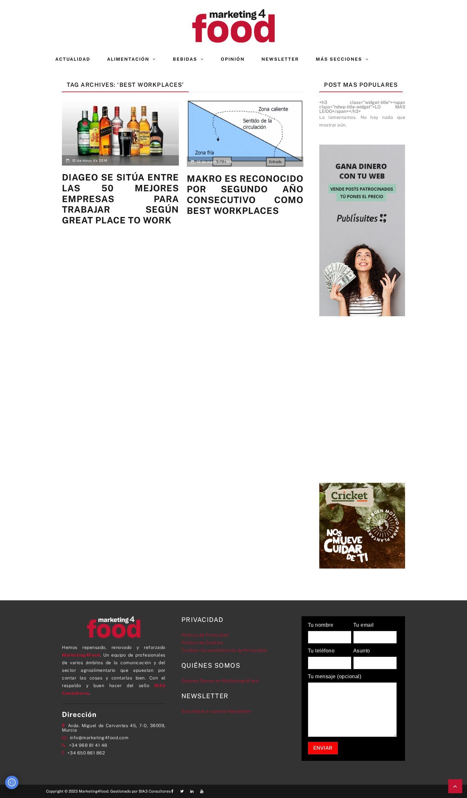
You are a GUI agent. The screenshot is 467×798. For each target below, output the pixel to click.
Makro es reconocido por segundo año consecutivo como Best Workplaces (245, 194)
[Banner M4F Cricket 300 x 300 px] (362, 525)
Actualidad (72, 59)
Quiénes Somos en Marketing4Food (220, 680)
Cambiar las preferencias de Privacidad (224, 650)
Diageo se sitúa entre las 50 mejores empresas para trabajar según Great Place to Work (120, 198)
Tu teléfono (321, 650)
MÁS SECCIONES (339, 59)
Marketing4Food (81, 655)
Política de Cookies (202, 642)
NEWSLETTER (280, 59)
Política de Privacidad (204, 635)
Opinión (233, 59)
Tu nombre (321, 625)
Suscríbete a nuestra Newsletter (216, 711)
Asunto (361, 650)
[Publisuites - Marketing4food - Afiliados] (362, 229)
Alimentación (128, 59)
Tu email (363, 625)
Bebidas (185, 59)
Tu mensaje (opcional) (335, 676)
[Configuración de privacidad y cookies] (11, 782)
